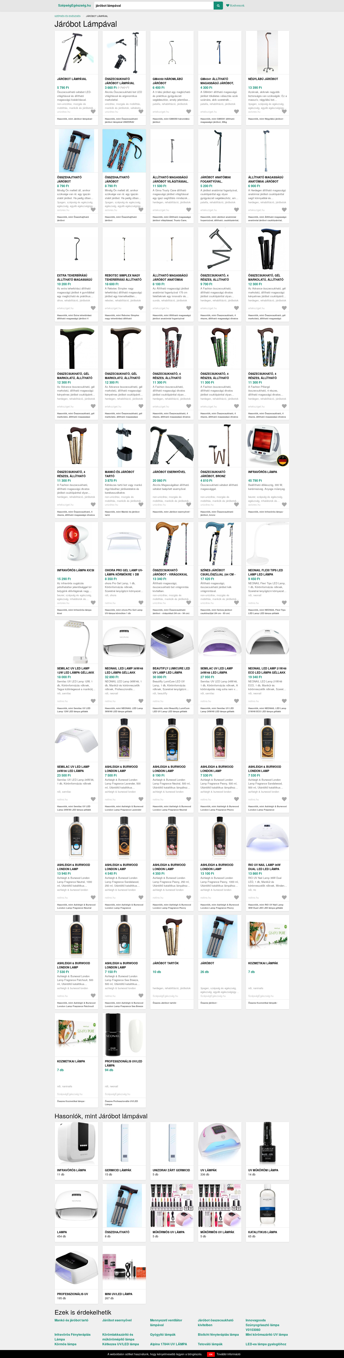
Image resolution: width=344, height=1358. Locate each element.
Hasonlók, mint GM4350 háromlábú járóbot (171, 120)
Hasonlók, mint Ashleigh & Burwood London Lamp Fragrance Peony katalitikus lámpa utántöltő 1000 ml (219, 908)
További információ (228, 1354)
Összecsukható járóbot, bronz (213, 474)
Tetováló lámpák (210, 1344)
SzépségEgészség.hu (74, 5)
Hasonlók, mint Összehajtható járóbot (73, 218)
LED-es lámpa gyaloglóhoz (266, 1344)
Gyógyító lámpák (163, 1334)
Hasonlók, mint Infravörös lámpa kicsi (74, 611)
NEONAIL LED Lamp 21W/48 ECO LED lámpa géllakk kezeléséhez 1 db (267, 672)
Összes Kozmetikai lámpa (70, 1101)
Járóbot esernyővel (169, 472)
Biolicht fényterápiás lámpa (218, 1334)
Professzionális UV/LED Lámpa (123, 1063)
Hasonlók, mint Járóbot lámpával (74, 118)
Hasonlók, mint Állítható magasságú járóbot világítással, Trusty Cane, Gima (172, 220)
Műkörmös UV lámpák (217, 1232)
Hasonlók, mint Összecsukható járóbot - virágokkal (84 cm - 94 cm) (171, 611)
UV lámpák (208, 1170)
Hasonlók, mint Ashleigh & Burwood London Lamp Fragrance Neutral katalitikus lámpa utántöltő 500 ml (172, 809)
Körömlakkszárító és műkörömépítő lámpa (118, 1336)
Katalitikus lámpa (262, 1232)
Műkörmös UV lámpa (169, 1232)
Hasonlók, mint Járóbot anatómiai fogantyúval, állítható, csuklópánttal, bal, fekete (219, 220)
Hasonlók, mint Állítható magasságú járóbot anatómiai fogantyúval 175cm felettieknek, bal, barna (172, 318)
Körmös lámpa (65, 1344)
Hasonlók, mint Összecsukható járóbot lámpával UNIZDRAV (121, 120)
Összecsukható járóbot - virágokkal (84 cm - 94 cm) (170, 574)
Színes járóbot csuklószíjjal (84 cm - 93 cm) (218, 574)
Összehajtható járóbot (69, 179)
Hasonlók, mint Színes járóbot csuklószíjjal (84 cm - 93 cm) (216, 611)
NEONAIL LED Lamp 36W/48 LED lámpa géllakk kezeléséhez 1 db (124, 672)
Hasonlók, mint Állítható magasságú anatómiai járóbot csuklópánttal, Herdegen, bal (267, 220)
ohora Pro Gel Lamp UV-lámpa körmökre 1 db (124, 572)
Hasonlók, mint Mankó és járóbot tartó (122, 513)
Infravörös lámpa (262, 472)
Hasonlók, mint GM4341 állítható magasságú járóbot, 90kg (217, 120)
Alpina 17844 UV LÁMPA (168, 1344)
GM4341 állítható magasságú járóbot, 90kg (217, 83)
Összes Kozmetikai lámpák (262, 1002)
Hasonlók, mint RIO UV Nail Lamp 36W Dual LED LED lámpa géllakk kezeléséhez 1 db (265, 908)
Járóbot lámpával (72, 79)
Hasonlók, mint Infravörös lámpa (265, 511)
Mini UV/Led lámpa (118, 1294)
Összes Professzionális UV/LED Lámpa (121, 1103)
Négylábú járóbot (263, 79)
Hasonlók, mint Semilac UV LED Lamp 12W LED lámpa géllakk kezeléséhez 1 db (73, 711)
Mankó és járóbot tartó (119, 474)
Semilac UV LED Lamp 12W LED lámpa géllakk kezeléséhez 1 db (75, 672)
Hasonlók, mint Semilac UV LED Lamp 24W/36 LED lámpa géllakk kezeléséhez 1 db (74, 809)
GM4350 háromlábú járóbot (168, 81)
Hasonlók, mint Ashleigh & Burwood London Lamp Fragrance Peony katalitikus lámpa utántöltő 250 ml (172, 908)
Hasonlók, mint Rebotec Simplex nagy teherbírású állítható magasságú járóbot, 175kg (122, 318)
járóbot (207, 963)
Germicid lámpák (118, 1170)
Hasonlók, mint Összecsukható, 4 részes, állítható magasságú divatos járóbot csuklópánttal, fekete (219, 318)
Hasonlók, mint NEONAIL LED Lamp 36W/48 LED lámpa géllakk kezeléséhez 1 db (124, 711)
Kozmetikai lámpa (71, 1061)
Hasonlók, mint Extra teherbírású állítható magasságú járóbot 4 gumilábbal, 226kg (74, 318)
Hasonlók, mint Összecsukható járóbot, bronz (216, 513)
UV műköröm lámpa (263, 1170)
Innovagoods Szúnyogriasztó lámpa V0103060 (262, 1325)
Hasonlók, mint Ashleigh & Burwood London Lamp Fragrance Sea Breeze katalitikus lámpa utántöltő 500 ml (124, 1006)
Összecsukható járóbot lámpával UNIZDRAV (120, 83)
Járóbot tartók (166, 963)
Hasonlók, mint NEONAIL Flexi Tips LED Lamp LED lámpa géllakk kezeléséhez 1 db (266, 613)
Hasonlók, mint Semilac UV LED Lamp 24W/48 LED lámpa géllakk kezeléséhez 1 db (217, 711)
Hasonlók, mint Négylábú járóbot (265, 118)
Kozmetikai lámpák (263, 963)
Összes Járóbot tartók (164, 1002)
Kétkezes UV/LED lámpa (120, 1344)
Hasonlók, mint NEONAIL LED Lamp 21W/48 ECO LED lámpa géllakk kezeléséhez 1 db (267, 711)
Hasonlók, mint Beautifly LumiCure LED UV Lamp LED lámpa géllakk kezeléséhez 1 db (171, 711)
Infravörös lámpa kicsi (75, 570)
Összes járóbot (208, 1002)
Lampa (62, 1232)
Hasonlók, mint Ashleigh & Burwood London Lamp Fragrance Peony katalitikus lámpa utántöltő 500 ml (219, 809)
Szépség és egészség (68, 16)
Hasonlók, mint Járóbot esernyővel (171, 511)
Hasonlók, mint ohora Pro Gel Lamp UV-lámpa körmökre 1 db (124, 611)
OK (211, 1354)
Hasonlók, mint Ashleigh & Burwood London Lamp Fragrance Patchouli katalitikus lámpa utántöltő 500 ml (76, 1006)
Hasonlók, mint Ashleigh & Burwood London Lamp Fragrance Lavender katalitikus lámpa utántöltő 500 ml (124, 809)
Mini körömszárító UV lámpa (267, 1334)
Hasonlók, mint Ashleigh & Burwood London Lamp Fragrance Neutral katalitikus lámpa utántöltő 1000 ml (76, 908)
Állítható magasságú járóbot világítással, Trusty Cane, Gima (170, 181)
